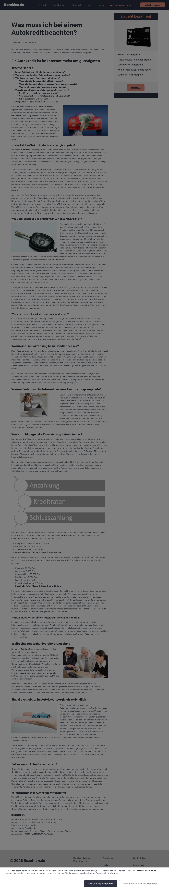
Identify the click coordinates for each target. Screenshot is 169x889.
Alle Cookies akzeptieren (101, 883)
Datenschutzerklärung (146, 870)
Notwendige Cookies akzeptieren (140, 883)
